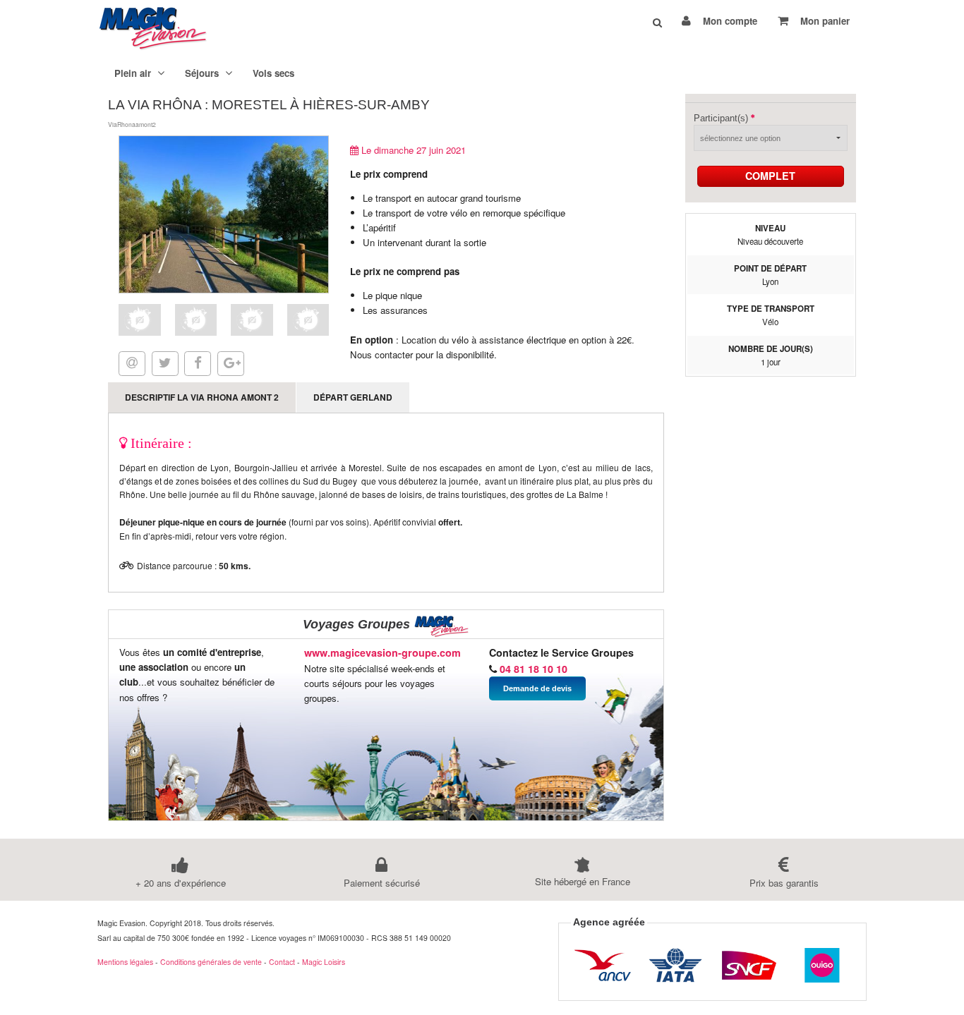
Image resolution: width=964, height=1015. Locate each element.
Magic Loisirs (323, 961)
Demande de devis (537, 688)
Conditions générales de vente (211, 961)
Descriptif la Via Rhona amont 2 (202, 397)
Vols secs (273, 73)
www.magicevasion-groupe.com (382, 652)
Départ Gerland (352, 397)
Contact (282, 961)
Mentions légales (125, 961)
